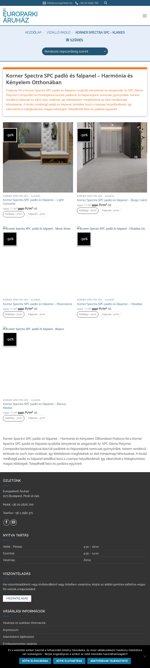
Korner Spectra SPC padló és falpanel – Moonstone (37, 304)
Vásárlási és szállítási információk (24, 622)
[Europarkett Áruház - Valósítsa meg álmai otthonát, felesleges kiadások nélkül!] (20, 15)
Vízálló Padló (59, 32)
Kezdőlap (33, 32)
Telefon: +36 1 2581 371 (18, 513)
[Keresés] (105, 3)
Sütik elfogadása (35, 660)
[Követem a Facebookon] (6, 522)
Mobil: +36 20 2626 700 (18, 504)
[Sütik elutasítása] (144, 658)
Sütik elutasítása (69, 660)
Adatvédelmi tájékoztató (18, 636)
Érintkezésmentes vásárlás (20, 643)
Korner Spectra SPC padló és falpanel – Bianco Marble (34, 406)
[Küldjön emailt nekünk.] (13, 522)
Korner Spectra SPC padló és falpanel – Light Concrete (33, 202)
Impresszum (11, 629)
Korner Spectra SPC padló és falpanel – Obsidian (109, 304)
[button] (144, 16)
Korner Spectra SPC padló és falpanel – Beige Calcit (112, 200)
